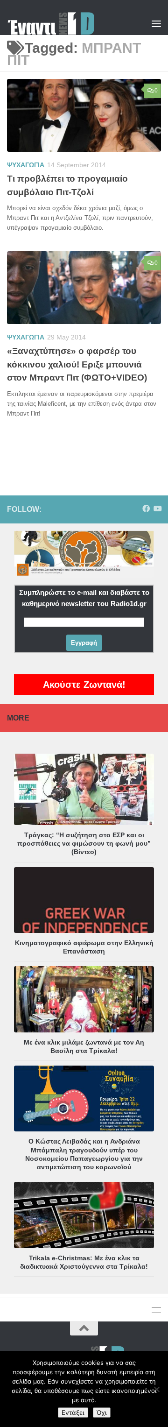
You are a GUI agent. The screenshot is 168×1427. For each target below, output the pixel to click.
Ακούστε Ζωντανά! (84, 684)
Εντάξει (73, 1412)
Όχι (102, 1412)
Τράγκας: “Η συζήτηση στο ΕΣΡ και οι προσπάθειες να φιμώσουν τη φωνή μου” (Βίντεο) (84, 843)
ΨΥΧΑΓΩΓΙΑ (25, 165)
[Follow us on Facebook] (146, 509)
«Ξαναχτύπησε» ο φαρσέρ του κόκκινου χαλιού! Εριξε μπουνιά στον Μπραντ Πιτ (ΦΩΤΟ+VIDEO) (77, 364)
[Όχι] (156, 1389)
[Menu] (156, 23)
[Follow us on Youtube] (157, 509)
